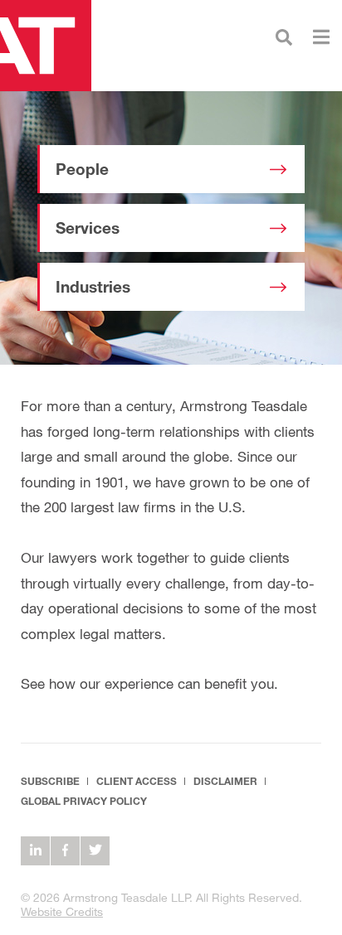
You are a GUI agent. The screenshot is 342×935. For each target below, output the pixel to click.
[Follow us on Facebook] (65, 850)
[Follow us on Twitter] (95, 850)
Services (88, 228)
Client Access (136, 781)
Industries (93, 287)
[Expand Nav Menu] (321, 35)
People (82, 169)
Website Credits (62, 911)
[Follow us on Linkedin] (35, 850)
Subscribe (50, 781)
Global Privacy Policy (84, 801)
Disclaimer (225, 781)
